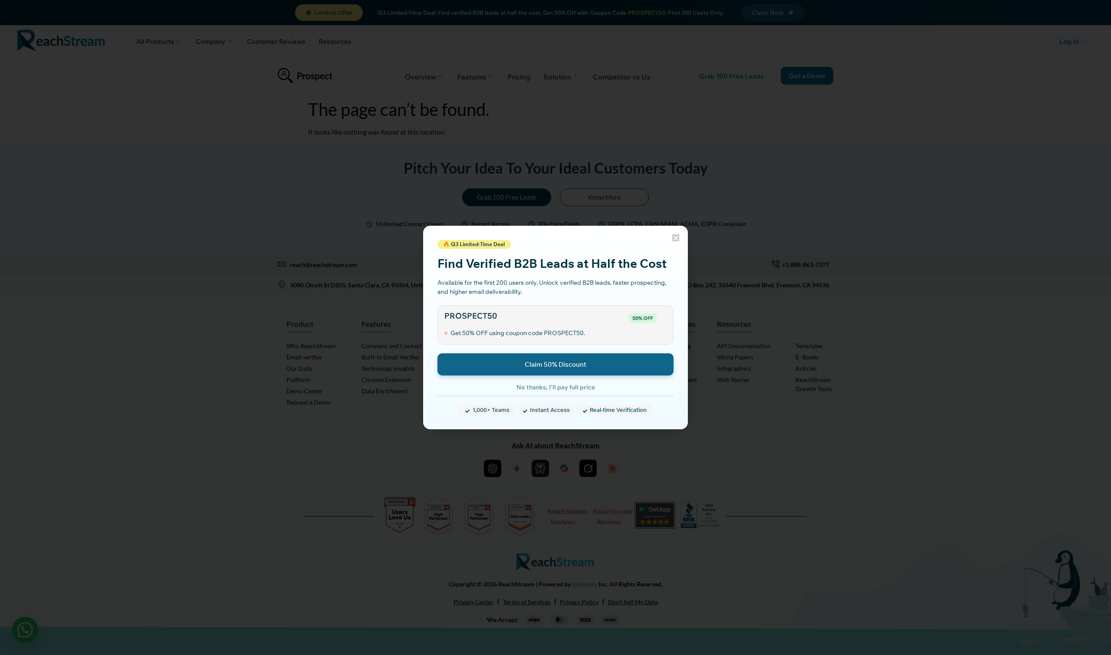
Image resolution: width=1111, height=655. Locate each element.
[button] (675, 237)
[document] (555, 327)
